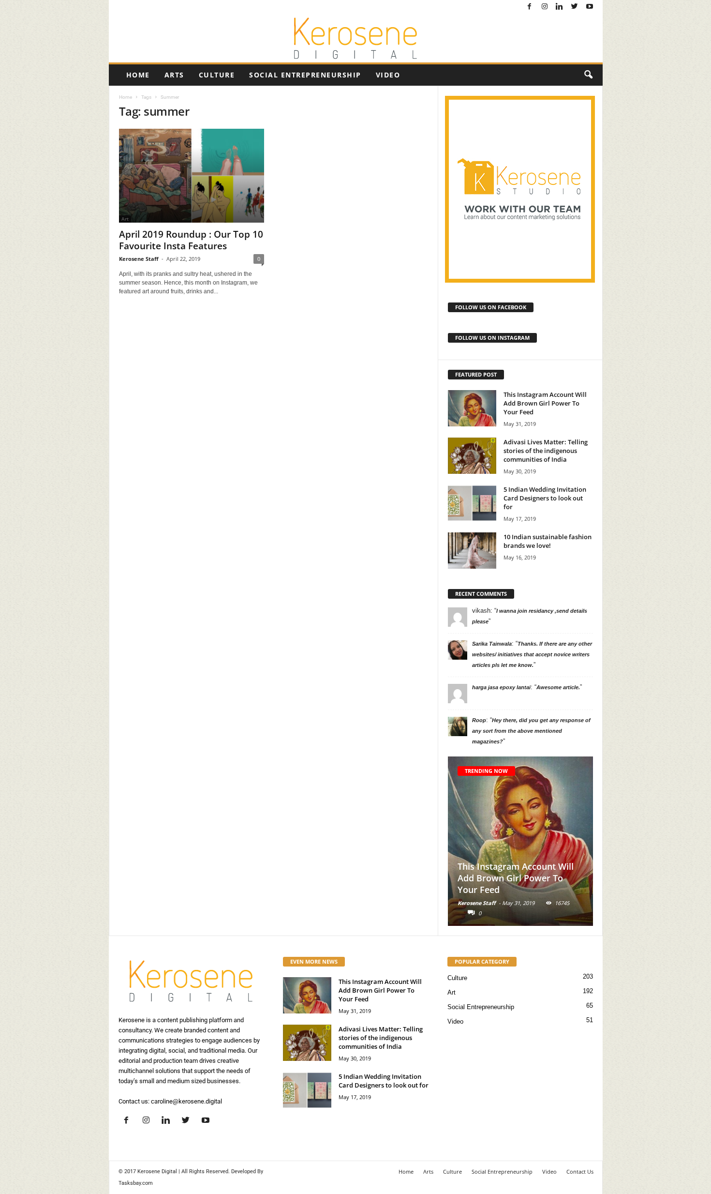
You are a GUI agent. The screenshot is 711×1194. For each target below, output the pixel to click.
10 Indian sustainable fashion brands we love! (548, 541)
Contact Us (579, 1171)
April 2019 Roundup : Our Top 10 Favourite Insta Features (191, 240)
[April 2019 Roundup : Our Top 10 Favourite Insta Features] (191, 176)
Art (451, 992)
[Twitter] (574, 7)
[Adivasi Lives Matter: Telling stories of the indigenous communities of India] (472, 456)
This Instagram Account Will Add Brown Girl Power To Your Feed (545, 403)
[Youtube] (589, 7)
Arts (174, 74)
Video (388, 74)
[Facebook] (529, 7)
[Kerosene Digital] (356, 38)
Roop (479, 720)
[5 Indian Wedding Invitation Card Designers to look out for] (472, 503)
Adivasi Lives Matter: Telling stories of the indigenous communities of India (546, 451)
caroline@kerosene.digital (186, 1101)
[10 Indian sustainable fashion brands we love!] (472, 550)
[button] (588, 75)
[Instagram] (544, 7)
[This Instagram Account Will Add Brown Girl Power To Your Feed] (472, 408)
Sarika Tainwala (492, 644)
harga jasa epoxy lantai (501, 687)
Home (138, 74)
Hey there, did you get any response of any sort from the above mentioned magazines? (531, 730)
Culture (217, 74)
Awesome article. (558, 687)
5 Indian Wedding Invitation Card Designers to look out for (545, 498)
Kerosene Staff (139, 258)
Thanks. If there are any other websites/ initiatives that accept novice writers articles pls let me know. (532, 654)
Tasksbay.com (135, 1183)
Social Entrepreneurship (305, 74)
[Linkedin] (559, 7)
